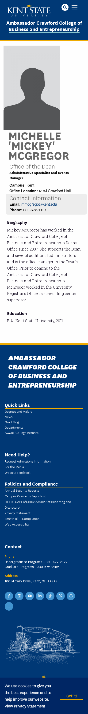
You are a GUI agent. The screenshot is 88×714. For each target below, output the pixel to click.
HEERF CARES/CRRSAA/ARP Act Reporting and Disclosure (38, 504)
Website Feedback (18, 472)
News (8, 416)
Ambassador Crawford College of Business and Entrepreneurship (44, 25)
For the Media (14, 466)
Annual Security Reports (22, 490)
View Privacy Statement (25, 706)
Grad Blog (12, 421)
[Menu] (74, 8)
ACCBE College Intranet (21, 432)
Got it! (71, 695)
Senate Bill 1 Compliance (22, 518)
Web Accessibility (17, 524)
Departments (14, 427)
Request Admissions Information (28, 461)
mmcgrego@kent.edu (39, 204)
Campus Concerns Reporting (25, 495)
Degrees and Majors (18, 411)
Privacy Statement (18, 512)
